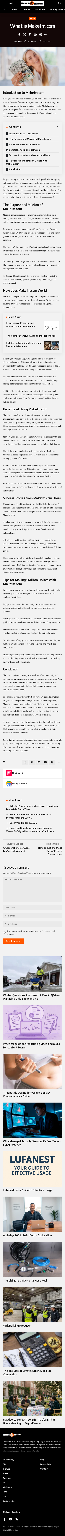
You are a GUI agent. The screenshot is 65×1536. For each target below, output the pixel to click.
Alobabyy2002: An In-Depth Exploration (27, 1235)
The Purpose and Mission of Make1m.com (30, 139)
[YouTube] (10, 1519)
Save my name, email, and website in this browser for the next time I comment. (31, 932)
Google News (19, 783)
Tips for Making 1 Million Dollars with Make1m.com (26, 162)
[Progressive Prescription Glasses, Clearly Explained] (51, 325)
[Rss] (17, 1519)
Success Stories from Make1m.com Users (29, 155)
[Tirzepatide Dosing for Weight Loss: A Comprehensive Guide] (32, 1071)
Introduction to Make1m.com (24, 133)
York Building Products (17, 1325)
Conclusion (15, 169)
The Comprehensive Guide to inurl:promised (30, 335)
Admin (19, 41)
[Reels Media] (32, 3)
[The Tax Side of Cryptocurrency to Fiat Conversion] (32, 1349)
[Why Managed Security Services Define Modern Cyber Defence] (32, 1120)
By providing (47, 696)
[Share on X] (25, 34)
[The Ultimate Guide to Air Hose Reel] (32, 1259)
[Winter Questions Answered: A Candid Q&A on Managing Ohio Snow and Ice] (32, 974)
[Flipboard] (9, 773)
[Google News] (9, 784)
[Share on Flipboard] (30, 34)
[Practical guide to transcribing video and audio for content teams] (32, 1022)
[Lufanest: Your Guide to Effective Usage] (32, 1169)
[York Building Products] (32, 1304)
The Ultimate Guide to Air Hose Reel (25, 1280)
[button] (5, 3)
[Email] (35, 34)
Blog (32, 18)
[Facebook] (4, 1519)
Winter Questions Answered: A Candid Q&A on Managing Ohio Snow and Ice (31, 996)
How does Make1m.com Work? (24, 144)
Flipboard (17, 773)
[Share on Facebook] (19, 34)
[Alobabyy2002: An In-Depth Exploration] (32, 1214)
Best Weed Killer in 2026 (23, 822)
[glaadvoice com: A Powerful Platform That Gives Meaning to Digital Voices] (32, 1398)
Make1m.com (48, 105)
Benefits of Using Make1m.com (24, 150)
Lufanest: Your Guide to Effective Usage (27, 1190)
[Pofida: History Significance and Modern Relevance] (51, 345)
